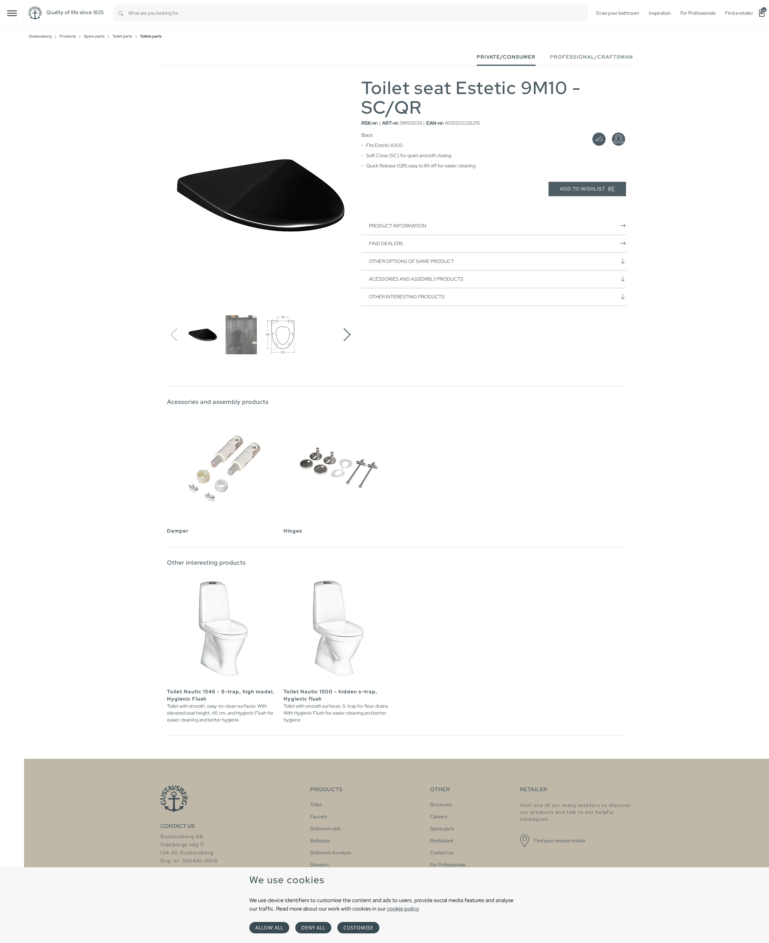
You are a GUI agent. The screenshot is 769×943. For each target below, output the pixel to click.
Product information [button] (397, 226)
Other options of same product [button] (411, 261)
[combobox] (358, 13)
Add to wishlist (583, 189)
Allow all (269, 927)
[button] (347, 334)
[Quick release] (618, 139)
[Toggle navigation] (12, 13)
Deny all (313, 927)
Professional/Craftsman (591, 57)
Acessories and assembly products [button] (416, 279)
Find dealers (386, 243)
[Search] (120, 13)
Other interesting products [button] (407, 297)
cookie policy (403, 908)
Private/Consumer (506, 57)
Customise (358, 927)
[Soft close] (598, 139)
